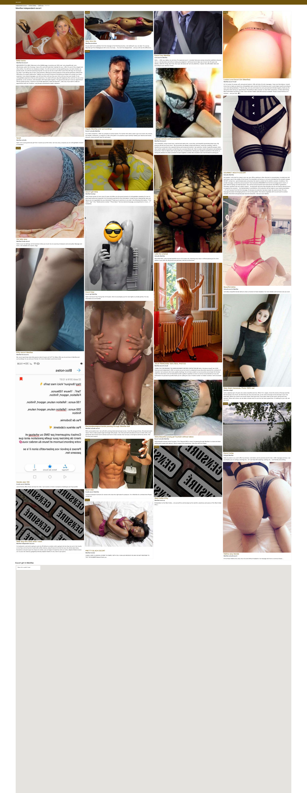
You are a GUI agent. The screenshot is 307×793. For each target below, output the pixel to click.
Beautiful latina (229, 287)
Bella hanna (21, 61)
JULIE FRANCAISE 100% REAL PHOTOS (170, 364)
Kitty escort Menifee (24, 352)
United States (32, 5)
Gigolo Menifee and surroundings (98, 129)
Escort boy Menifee (162, 55)
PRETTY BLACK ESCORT (95, 551)
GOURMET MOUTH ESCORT (235, 173)
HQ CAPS (18, 2)
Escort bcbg (228, 453)
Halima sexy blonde (231, 554)
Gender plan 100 (22, 482)
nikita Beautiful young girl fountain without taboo (174, 437)
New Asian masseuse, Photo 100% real (239, 388)
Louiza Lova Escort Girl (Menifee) (237, 80)
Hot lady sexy (21, 239)
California (40, 5)
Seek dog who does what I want (29, 541)
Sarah (18, 138)
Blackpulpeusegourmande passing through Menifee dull (107, 426)
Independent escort (21, 5)
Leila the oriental (161, 254)
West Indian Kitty (161, 498)
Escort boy (89, 292)
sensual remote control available (167, 139)
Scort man (89, 490)
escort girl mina (91, 192)
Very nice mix (90, 41)
